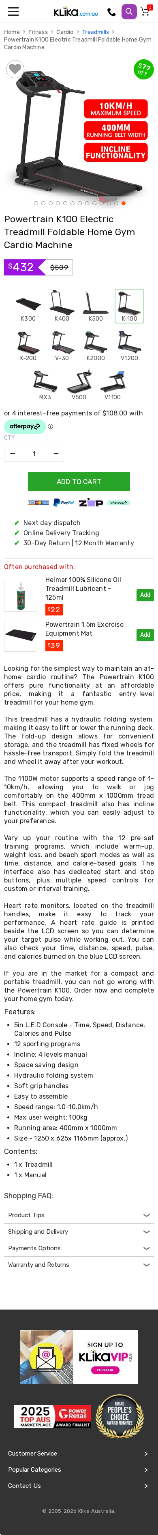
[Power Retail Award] (52, 1416)
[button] (35, 202)
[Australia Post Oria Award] (119, 1416)
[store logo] (75, 11)
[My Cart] (146, 13)
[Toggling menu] (14, 11)
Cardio (65, 32)
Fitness (38, 32)
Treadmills (96, 32)
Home (12, 32)
